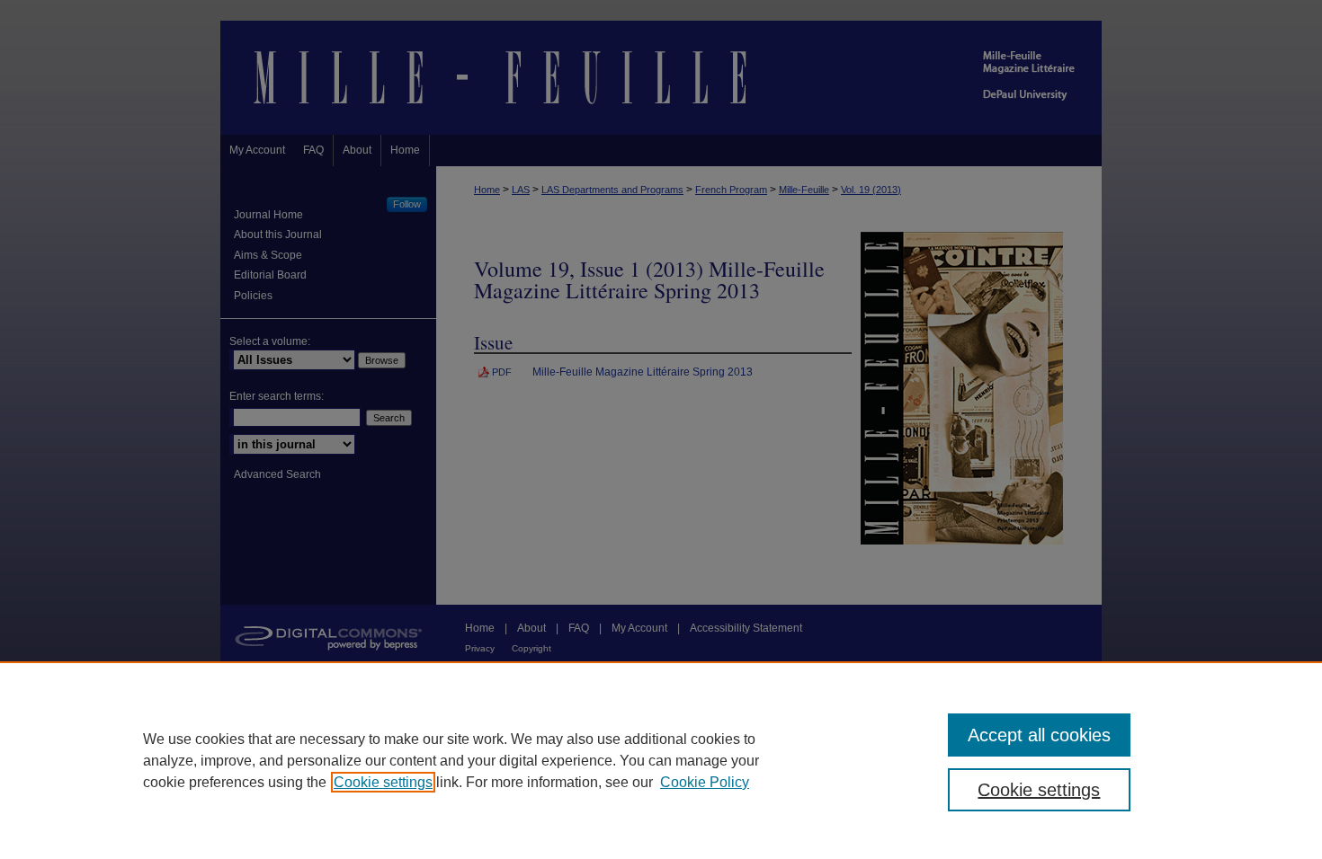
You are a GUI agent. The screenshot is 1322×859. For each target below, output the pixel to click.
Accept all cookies (1039, 735)
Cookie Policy (704, 782)
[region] (661, 760)
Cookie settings (383, 782)
